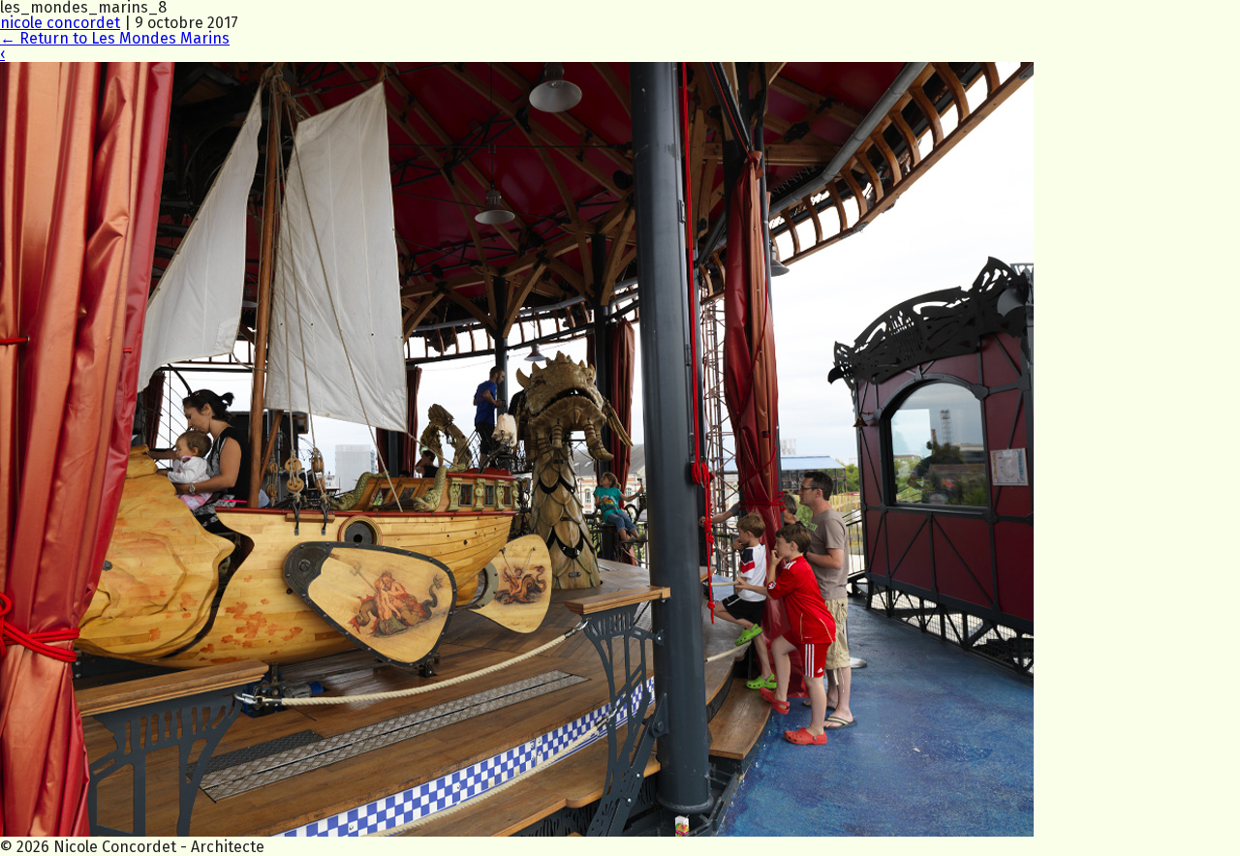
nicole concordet (60, 23)
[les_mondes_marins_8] (517, 831)
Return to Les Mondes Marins (115, 38)
